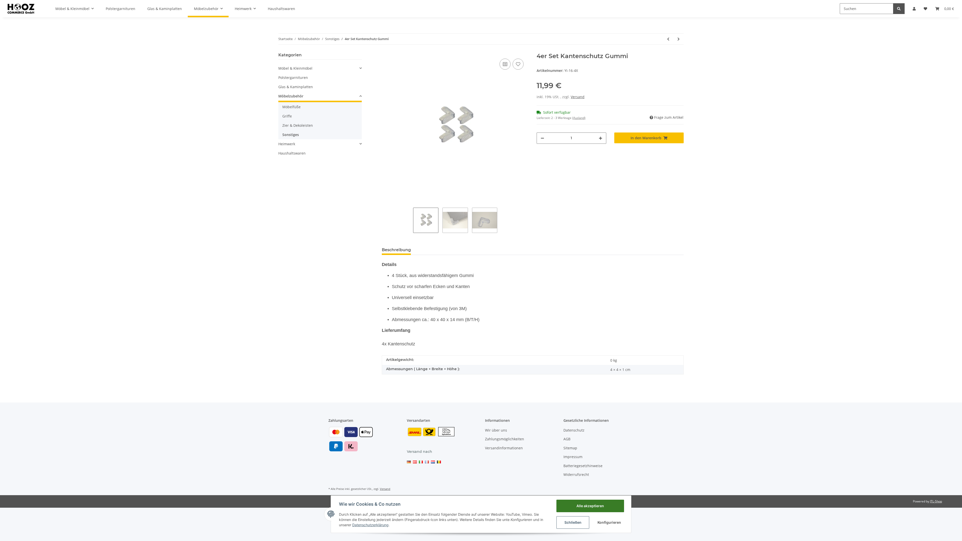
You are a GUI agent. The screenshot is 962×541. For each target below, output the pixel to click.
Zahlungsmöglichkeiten (504, 439)
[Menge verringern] (542, 138)
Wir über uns (496, 430)
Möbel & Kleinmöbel (295, 68)
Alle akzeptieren (590, 506)
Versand (577, 96)
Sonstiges (290, 134)
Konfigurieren (609, 522)
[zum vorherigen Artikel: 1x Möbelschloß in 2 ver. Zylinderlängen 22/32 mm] (668, 39)
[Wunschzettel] (925, 8)
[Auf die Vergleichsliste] (505, 64)
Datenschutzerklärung (370, 525)
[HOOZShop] (20, 8)
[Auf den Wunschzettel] (518, 64)
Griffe (287, 116)
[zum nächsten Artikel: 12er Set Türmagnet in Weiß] (678, 39)
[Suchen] (899, 8)
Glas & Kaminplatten (295, 86)
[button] (914, 8)
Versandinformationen (504, 448)
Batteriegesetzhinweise (583, 465)
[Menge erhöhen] (600, 138)
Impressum (572, 456)
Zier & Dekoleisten (297, 125)
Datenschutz (573, 430)
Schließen (572, 522)
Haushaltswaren (292, 153)
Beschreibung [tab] (396, 249)
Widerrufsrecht (576, 474)
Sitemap (570, 448)
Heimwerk (286, 144)
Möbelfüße (291, 106)
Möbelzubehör (290, 96)
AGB (566, 439)
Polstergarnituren (293, 77)
